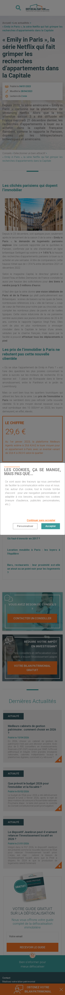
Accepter (50, 526)
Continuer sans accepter (41, 520)
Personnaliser (25, 526)
